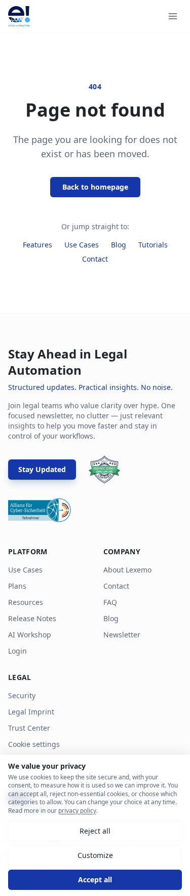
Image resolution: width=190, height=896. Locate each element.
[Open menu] (173, 16)
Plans (17, 586)
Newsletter (121, 634)
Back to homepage (95, 187)
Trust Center (29, 728)
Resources (25, 602)
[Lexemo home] (19, 16)
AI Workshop (29, 634)
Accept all (95, 879)
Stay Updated (42, 469)
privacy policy (77, 810)
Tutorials (153, 244)
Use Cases (81, 244)
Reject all (95, 831)
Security (21, 695)
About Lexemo (127, 570)
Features (37, 244)
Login (17, 651)
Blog (118, 244)
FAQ (110, 602)
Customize (95, 855)
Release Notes (32, 618)
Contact (95, 259)
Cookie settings (34, 744)
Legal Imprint (31, 711)
